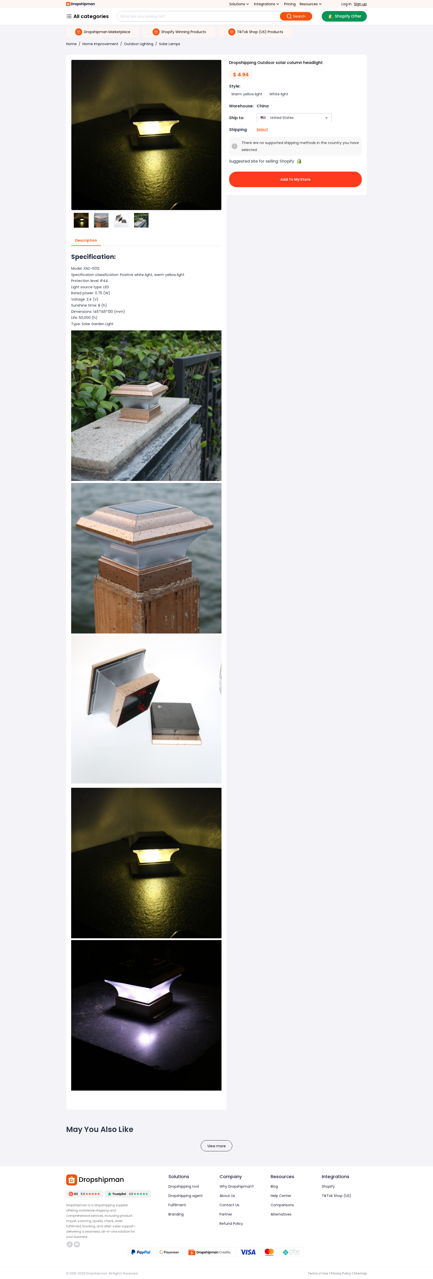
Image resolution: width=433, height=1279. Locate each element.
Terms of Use (318, 1273)
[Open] (326, 117)
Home (71, 43)
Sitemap (360, 1273)
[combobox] (286, 118)
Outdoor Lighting (138, 43)
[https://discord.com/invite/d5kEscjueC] (77, 1244)
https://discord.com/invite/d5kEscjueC (77, 1244)
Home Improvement (100, 43)
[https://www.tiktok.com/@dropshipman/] (70, 1244)
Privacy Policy (341, 1273)
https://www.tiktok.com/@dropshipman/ (70, 1244)
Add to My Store (295, 179)
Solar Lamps (169, 43)
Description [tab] (86, 240)
